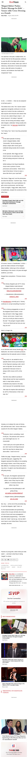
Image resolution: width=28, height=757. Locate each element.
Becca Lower (5, 686)
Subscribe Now (14, 610)
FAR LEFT (19, 567)
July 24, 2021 (14, 499)
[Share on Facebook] (8, 560)
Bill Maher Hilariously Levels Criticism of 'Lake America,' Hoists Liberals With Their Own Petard (12, 661)
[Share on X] (2, 560)
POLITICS (3, 568)
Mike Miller (4, 15)
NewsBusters (7, 301)
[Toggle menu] (2, 2)
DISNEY (13, 567)
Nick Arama (4, 664)
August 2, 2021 (14, 296)
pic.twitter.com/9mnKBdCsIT (14, 493)
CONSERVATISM (4, 565)
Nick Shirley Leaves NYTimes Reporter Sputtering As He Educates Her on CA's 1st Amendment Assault (14, 737)
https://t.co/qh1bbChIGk (14, 291)
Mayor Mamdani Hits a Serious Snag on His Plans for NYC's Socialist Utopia (13, 684)
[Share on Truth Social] (5, 560)
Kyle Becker (4, 640)
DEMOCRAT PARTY (5, 567)
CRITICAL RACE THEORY (16, 565)
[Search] (25, 2)
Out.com (15, 125)
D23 (22, 349)
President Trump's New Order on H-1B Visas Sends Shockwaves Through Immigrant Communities (13, 637)
